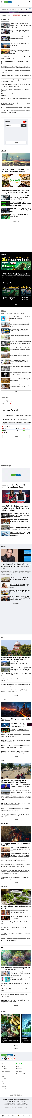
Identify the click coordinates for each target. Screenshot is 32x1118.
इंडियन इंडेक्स (26, 9)
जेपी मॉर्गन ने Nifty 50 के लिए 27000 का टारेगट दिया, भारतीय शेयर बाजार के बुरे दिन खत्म (16, 90)
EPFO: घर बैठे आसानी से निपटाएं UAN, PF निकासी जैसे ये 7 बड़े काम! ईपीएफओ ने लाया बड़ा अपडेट (14, 62)
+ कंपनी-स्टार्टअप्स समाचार (16, 539)
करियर (15, 1101)
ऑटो (16, 9)
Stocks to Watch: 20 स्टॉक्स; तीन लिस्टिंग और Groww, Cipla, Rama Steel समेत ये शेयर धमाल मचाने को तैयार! (20, 197)
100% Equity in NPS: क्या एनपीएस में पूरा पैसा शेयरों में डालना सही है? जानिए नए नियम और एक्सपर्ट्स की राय (19, 336)
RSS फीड (23, 1101)
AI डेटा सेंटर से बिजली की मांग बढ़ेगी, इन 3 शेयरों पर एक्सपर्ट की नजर (20, 44)
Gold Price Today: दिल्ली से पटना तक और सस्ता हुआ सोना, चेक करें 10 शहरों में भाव (20, 379)
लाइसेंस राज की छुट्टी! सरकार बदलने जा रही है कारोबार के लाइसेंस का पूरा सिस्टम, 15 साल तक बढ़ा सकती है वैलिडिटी (20, 533)
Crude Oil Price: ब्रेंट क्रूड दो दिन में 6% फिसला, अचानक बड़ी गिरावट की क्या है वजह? (16, 76)
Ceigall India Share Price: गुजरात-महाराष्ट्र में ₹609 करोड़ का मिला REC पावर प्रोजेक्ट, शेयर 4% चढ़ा (16, 170)
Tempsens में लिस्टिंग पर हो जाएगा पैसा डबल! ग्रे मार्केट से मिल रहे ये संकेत (15, 107)
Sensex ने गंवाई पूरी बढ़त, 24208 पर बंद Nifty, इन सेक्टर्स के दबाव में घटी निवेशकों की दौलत (15, 71)
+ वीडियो (16, 304)
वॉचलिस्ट (3, 1084)
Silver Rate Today (6, 1071)
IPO (22, 6)
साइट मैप (18, 1101)
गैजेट (13, 9)
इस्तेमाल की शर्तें (10, 1101)
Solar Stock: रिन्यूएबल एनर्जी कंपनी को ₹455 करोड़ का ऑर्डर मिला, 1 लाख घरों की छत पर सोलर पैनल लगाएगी (19, 52)
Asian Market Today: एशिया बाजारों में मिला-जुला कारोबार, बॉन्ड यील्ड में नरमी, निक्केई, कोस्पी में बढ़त (20, 210)
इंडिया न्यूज (3, 637)
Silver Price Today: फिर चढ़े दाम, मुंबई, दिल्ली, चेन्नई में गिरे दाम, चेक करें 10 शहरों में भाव (20, 367)
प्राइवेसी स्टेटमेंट (25, 1099)
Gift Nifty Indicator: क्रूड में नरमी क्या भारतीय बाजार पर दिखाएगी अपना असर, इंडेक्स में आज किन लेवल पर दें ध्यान (20, 203)
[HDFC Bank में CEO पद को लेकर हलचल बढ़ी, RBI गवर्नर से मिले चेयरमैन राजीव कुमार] (5, 38)
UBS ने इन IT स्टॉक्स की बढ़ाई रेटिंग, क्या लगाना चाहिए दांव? (19, 215)
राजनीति (3, 1076)
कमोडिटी (18, 1066)
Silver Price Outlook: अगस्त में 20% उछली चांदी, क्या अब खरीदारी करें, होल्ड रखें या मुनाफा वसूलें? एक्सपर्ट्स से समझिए (15, 85)
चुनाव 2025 (4, 1089)
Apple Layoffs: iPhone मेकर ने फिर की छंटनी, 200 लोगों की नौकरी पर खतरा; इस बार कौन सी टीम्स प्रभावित (20, 515)
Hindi (15, 1055)
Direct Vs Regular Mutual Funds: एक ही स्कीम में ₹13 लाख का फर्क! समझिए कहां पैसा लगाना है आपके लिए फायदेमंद (20, 348)
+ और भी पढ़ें (16, 391)
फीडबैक (15, 1099)
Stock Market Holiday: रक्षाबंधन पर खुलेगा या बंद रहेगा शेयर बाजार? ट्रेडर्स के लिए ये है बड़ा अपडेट (20, 31)
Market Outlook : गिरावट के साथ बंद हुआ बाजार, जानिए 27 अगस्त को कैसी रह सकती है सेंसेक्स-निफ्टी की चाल (16, 57)
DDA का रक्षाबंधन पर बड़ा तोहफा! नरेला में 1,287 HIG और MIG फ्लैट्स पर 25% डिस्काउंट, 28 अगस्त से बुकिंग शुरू (20, 354)
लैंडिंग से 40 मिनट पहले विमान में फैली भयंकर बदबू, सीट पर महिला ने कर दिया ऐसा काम (19, 578)
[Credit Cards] (29, 725)
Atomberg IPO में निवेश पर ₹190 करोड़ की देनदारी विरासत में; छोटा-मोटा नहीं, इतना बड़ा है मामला (14, 486)
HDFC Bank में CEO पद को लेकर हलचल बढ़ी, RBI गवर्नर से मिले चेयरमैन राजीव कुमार (20, 37)
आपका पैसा (14, 6)
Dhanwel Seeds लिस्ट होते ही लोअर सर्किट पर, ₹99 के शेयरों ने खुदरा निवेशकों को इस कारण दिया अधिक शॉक (15, 191)
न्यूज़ (2, 1073)
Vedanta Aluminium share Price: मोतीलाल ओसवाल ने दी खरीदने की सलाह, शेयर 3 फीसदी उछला (20, 25)
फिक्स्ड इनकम (19, 1068)
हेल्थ (2, 947)
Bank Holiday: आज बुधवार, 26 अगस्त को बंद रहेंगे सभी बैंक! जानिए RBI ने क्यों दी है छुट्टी (20, 373)
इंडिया (19, 6)
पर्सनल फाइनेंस (19, 1071)
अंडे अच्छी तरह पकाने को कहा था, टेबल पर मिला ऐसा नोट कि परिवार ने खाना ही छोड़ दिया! (20, 591)
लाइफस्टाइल (20, 9)
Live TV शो (4, 1086)
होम (1, 6)
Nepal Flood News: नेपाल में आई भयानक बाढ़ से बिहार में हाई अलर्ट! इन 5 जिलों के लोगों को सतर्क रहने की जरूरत (15, 111)
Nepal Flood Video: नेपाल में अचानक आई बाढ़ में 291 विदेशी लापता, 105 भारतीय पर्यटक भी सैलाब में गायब (16, 80)
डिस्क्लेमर (20, 1099)
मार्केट (5, 6)
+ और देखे (16, 116)
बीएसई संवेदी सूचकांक (7, 401)
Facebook (2, 1058)
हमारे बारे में (5, 1099)
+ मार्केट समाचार (16, 221)
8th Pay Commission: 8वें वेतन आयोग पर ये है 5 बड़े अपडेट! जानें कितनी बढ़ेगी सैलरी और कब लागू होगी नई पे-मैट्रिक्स (19, 362)
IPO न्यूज (3, 699)
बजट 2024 (4, 1066)
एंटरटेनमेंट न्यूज (4, 823)
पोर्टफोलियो (4, 1078)
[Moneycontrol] (8, 1)
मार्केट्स (3, 1081)
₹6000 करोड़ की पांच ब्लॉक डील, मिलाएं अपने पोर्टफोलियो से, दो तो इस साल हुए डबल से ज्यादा (16, 94)
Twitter (5, 1058)
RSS (11, 1058)
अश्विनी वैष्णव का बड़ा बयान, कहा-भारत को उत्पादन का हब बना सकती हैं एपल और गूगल (19, 520)
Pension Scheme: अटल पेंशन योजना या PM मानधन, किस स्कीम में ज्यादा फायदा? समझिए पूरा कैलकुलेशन (20, 385)
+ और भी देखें (16, 436)
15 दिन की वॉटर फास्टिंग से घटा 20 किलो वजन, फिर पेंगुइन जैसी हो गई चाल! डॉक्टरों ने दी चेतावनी (20, 585)
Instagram (8, 1058)
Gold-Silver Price (4, 9)
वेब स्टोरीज (27, 6)
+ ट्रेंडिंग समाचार (16, 603)
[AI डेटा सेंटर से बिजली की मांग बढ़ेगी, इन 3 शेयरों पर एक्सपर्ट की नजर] (5, 45)
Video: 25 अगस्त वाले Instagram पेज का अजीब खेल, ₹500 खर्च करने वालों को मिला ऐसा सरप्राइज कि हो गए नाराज (20, 598)
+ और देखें (16, 142)
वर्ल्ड (10, 9)
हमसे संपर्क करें (10, 1099)
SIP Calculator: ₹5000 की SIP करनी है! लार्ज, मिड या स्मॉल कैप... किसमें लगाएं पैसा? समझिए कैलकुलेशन (15, 103)
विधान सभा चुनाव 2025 (20, 1073)
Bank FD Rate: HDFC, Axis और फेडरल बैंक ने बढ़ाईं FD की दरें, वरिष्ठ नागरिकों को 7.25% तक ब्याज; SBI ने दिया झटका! (15, 99)
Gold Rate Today (5, 1068)
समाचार (8, 6)
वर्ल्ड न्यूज (3, 760)
